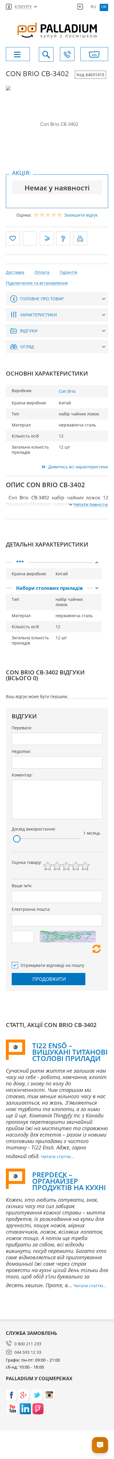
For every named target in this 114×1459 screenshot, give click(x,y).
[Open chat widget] (100, 1445)
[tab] (54, 562)
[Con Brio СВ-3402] (57, 124)
